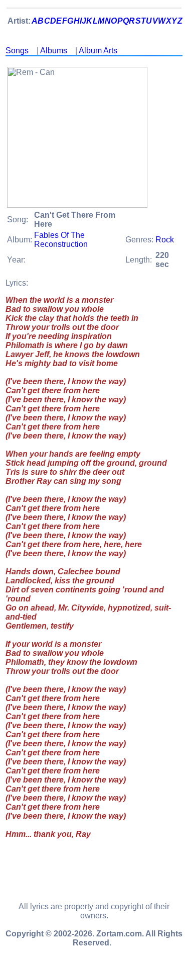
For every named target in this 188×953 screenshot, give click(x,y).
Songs (17, 50)
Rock (164, 239)
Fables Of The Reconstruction (61, 239)
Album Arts (98, 50)
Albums (53, 50)
